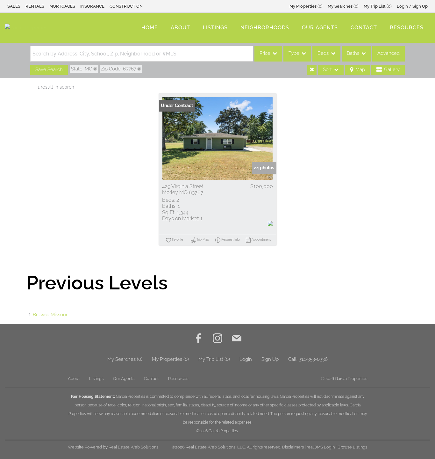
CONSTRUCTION (126, 6)
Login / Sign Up (412, 6)
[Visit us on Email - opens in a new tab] (236, 339)
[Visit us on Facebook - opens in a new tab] (198, 339)
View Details (217, 138)
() (306, 6)
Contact (364, 28)
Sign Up (270, 359)
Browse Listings (352, 447)
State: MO (81, 69)
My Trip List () (378, 6)
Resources (407, 28)
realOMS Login (321, 447)
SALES (13, 6)
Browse (50, 314)
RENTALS (34, 6)
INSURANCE (92, 6)
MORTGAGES (62, 6)
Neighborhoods (264, 28)
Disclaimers (293, 447)
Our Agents (320, 28)
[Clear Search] (312, 70)
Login (245, 359)
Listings (215, 28)
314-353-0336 (313, 359)
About (180, 28)
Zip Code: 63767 (118, 69)
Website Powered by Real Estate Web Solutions (113, 447)
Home (149, 28)
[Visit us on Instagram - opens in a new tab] (217, 339)
